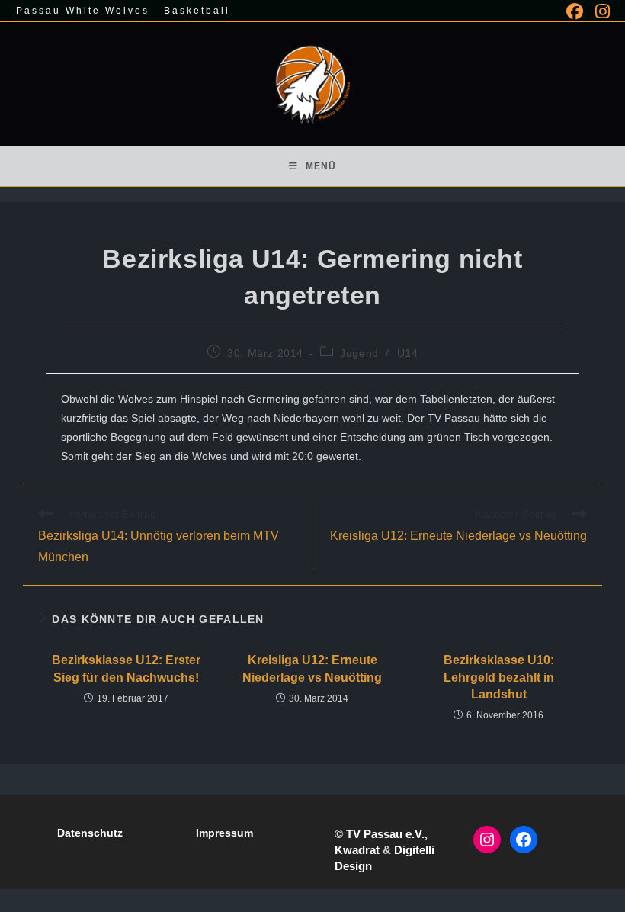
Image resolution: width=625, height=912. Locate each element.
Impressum (224, 833)
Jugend (359, 353)
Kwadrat (357, 849)
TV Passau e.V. (385, 833)
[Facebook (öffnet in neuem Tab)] (574, 11)
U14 (407, 353)
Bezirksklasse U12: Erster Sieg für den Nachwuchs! (126, 668)
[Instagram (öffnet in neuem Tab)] (599, 11)
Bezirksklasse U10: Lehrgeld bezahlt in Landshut (499, 677)
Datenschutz (90, 833)
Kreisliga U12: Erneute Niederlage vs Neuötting (312, 668)
